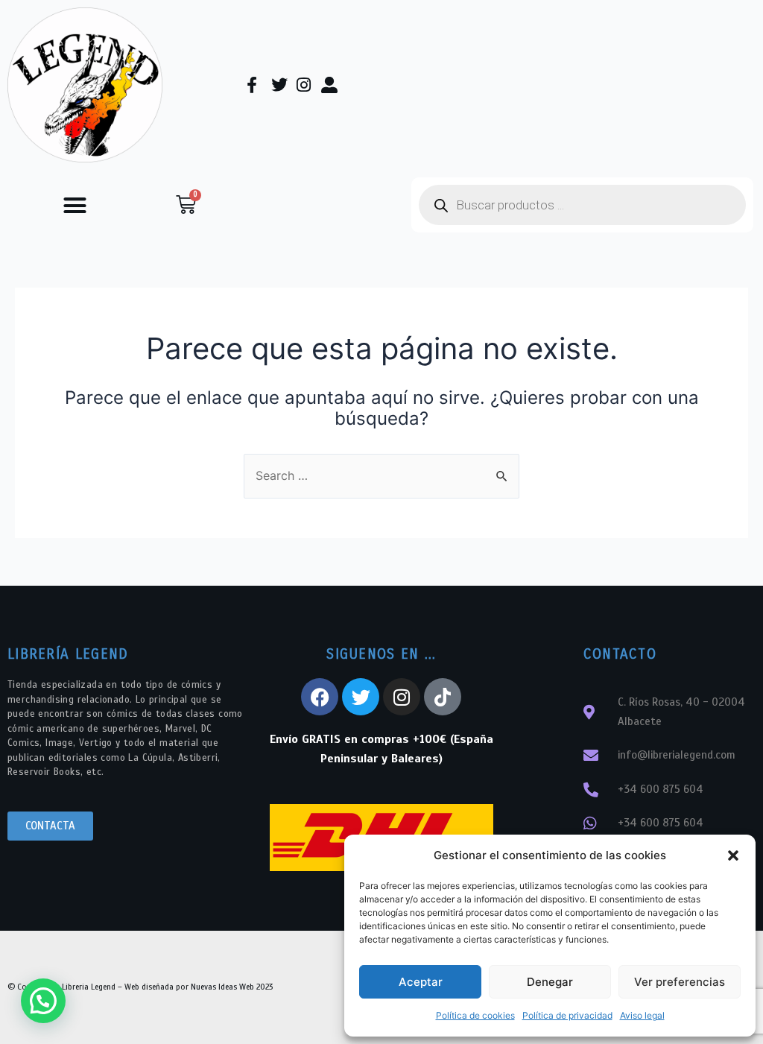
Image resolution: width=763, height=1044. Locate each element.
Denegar (550, 982)
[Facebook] (319, 696)
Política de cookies (475, 1015)
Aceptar (421, 982)
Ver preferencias (679, 982)
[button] (733, 855)
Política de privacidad (567, 1015)
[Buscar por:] (381, 475)
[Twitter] (360, 696)
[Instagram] (401, 696)
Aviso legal (642, 1015)
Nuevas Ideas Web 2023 (232, 986)
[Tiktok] (442, 696)
